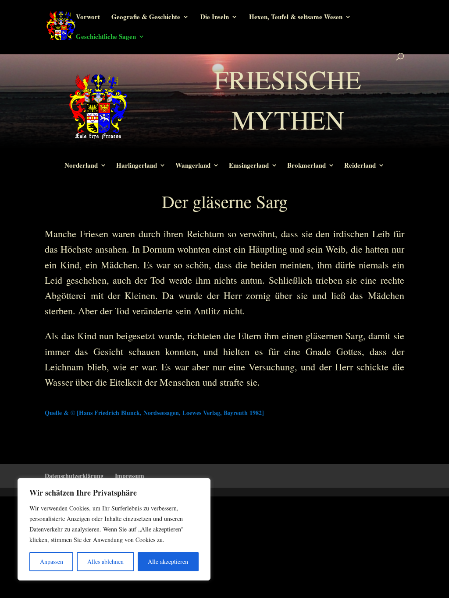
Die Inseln (214, 17)
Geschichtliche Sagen (106, 37)
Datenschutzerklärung (74, 475)
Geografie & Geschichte (145, 17)
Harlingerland (136, 166)
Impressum (129, 475)
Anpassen (51, 561)
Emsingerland (249, 166)
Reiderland (360, 166)
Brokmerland (306, 166)
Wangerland (192, 166)
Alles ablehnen (105, 561)
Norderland (81, 166)
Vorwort (88, 17)
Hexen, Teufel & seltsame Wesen (295, 17)
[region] (114, 529)
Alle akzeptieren (168, 561)
